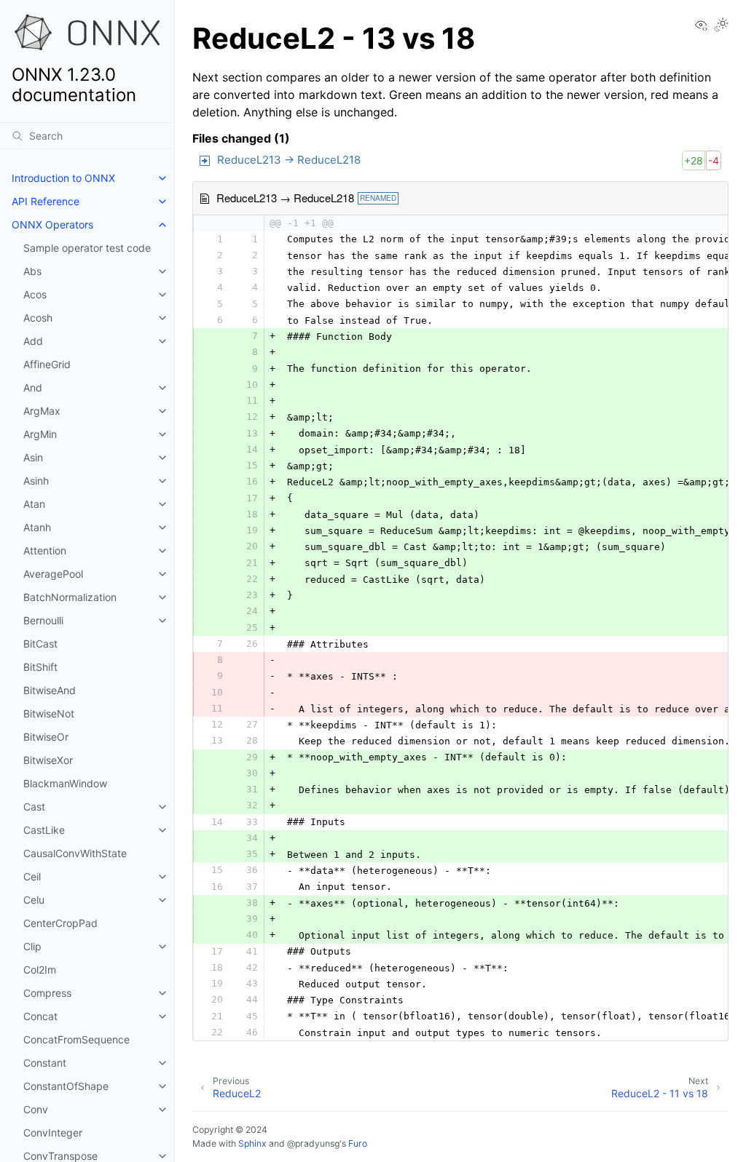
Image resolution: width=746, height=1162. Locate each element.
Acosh (37, 317)
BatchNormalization (70, 597)
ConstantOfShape (66, 1086)
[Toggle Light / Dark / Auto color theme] (721, 25)
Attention (44, 550)
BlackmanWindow (65, 783)
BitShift (40, 667)
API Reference (45, 201)
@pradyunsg (313, 1143)
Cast (34, 806)
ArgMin (40, 434)
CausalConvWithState (75, 853)
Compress (47, 993)
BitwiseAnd (49, 690)
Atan (34, 504)
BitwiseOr (45, 737)
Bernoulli (43, 620)
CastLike (44, 830)
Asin (33, 457)
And (32, 387)
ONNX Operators (52, 224)
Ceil (32, 876)
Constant (44, 1062)
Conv (35, 1109)
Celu (33, 900)
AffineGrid (47, 364)
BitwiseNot (48, 713)
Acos (35, 294)
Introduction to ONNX (63, 178)
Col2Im (39, 969)
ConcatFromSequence (76, 1039)
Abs (32, 271)
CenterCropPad (60, 923)
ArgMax (41, 411)
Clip (32, 946)
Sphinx (252, 1143)
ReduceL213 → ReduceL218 (289, 160)
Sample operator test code (87, 248)
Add (33, 341)
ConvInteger (52, 1132)
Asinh (36, 480)
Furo (357, 1143)
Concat (40, 1016)
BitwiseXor (48, 760)
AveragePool (53, 574)
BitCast (40, 643)
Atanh (37, 527)
